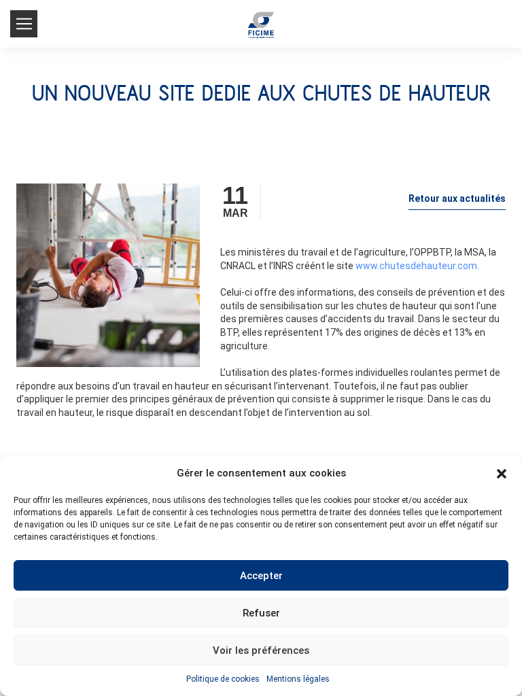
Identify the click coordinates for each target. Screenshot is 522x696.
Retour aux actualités (457, 198)
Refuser (261, 613)
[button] (501, 474)
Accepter (261, 576)
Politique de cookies (223, 679)
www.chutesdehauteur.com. (417, 265)
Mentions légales (298, 679)
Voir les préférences (261, 650)
